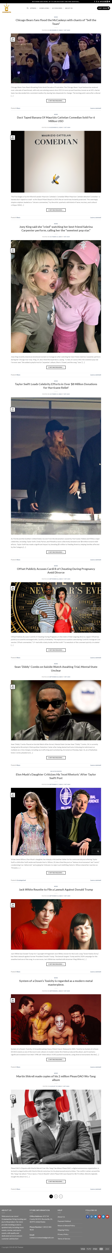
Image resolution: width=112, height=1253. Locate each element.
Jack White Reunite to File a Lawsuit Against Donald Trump (56, 889)
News (56, 17)
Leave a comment (95, 108)
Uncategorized (56, 771)
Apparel (33, 8)
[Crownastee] (13, 8)
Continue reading (56, 101)
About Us (69, 8)
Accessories (57, 8)
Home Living (44, 8)
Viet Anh (67, 30)
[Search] (27, 8)
